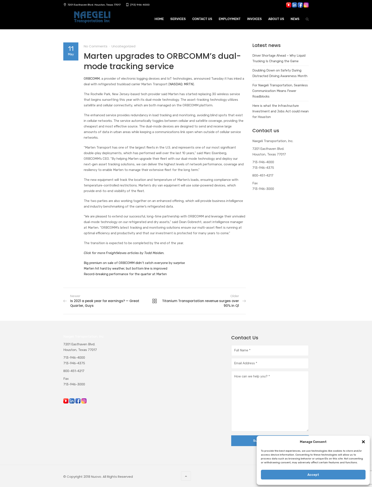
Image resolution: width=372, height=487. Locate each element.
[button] (363, 442)
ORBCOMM (92, 79)
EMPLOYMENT (230, 19)
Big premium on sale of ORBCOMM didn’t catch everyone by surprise (134, 263)
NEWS (295, 19)
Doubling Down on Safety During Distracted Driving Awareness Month (279, 73)
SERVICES (178, 19)
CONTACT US (202, 19)
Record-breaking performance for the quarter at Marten (125, 274)
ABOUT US (276, 19)
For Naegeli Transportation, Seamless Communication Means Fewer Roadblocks (280, 90)
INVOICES (254, 19)
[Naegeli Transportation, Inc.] (92, 19)
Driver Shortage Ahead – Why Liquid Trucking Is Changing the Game (278, 58)
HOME (159, 19)
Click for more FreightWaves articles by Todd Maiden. (124, 253)
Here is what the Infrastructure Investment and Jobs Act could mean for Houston (280, 111)
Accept (313, 475)
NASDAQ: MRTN (181, 84)
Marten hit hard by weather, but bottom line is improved (125, 268)
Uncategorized (123, 46)
